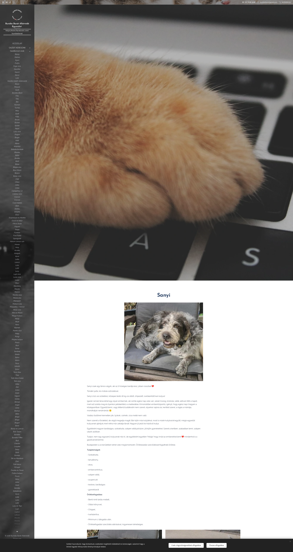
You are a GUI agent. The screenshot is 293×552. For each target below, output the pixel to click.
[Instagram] (13, 2)
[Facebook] (3, 2)
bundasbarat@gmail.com (268, 2)
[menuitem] (17, 43)
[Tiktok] (10, 2)
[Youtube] (6, 2)
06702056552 (286, 2)
